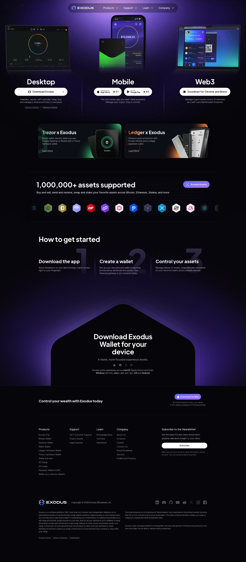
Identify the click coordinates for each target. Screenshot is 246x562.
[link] (108, 92)
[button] (41, 92)
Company (164, 7)
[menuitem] (52, 434)
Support (128, 7)
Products (108, 7)
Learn (146, 7)
